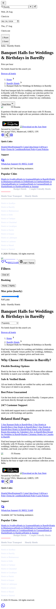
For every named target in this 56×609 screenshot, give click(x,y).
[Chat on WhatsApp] (3, 606)
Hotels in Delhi (21, 181)
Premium (16, 147)
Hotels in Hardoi (7, 230)
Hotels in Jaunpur (31, 186)
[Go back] (3, 3)
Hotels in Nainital (8, 249)
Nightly (12, 286)
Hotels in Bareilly (41, 179)
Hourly (4, 286)
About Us (37, 147)
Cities (30, 147)
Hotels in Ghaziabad (9, 222)
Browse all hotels (8, 73)
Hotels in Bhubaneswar (10, 211)
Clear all (5, 275)
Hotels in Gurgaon (36, 184)
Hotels (4, 147)
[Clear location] (30, 6)
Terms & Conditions (15, 149)
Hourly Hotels (31, 196)
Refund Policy (30, 149)
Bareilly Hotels (13, 83)
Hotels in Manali (7, 245)
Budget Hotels (19, 189)
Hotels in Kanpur (7, 234)
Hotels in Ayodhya (9, 179)
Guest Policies (42, 149)
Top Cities (5, 189)
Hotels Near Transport (11, 196)
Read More (8, 103)
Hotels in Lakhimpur (9, 238)
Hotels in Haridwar (15, 186)
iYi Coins (24, 147)
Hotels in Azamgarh (25, 179)
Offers (9, 147)
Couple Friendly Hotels (40, 189)
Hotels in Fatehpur (36, 181)
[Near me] (35, 6)
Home (9, 79)
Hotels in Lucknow (8, 242)
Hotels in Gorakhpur (19, 184)
